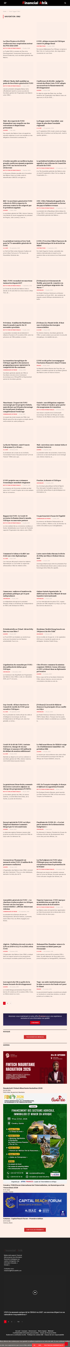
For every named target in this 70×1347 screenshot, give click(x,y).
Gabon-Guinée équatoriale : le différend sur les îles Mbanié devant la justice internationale (51, 593)
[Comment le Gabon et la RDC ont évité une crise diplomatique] (18, 542)
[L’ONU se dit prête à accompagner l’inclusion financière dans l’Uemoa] (52, 349)
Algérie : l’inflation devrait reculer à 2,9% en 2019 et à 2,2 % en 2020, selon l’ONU (18, 946)
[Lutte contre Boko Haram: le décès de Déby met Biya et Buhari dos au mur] (52, 542)
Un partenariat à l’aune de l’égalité (51, 516)
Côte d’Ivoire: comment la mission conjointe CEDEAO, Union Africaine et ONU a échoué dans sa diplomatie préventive (51, 668)
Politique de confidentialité (53, 1345)
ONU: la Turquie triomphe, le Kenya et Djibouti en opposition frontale (51, 785)
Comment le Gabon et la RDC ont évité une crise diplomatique (16, 555)
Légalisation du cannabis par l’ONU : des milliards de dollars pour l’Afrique (18, 667)
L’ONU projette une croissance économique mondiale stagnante (16, 481)
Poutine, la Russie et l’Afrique (49, 480)
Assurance (40, 634)
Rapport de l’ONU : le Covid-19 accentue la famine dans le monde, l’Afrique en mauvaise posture (17, 518)
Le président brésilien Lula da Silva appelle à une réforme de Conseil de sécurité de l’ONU (51, 163)
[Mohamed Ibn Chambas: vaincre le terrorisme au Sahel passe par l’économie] (52, 933)
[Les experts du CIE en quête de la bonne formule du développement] (18, 971)
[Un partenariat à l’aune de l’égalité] (52, 505)
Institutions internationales (12, 48)
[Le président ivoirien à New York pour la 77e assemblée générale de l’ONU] (18, 230)
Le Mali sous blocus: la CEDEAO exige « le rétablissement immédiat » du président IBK (52, 747)
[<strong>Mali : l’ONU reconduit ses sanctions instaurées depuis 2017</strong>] (18, 270)
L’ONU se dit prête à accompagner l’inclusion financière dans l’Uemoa (51, 362)
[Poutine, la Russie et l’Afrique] (52, 469)
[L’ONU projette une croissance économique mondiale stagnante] (18, 469)
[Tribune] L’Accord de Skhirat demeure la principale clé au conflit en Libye (51, 707)
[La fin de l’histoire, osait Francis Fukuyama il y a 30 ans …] (18, 434)
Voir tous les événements (35, 1229)
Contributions (41, 46)
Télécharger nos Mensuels (35, 1037)
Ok (34, 1345)
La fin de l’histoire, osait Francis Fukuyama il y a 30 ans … (16, 446)
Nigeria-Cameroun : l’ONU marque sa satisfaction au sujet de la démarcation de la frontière (51, 902)
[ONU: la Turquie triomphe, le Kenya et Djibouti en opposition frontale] (52, 773)
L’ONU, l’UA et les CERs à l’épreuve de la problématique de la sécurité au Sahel (52, 243)
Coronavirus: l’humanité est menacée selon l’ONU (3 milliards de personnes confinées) (18, 862)
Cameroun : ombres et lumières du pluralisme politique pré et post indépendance (17, 593)
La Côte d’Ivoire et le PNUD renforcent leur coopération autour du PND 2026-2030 (18, 43)
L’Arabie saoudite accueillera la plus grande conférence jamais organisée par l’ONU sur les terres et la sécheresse (18, 164)
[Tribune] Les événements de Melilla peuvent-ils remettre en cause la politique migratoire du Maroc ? (50, 284)
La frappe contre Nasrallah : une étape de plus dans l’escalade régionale (50, 123)
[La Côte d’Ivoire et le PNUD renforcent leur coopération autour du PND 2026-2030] (18, 30)
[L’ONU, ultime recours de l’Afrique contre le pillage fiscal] (52, 30)
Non (39, 1345)
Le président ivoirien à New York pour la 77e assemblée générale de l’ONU (17, 243)
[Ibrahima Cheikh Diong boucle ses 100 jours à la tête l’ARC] (52, 618)
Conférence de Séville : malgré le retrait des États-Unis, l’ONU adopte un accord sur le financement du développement (51, 84)
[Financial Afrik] (35, 3)
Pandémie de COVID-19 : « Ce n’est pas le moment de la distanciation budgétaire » (50, 824)
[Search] (65, 3)
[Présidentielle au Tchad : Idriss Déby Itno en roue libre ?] (18, 618)
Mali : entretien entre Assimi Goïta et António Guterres (52, 446)
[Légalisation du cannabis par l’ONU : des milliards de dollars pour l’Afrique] (18, 654)
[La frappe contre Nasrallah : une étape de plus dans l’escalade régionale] (52, 110)
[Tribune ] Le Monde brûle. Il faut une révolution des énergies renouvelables (50, 325)
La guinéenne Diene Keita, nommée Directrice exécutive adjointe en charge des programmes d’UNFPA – (18, 786)
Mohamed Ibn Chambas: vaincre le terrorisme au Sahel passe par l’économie (51, 946)
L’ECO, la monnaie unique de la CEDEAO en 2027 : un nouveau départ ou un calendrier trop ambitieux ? (34, 1313)
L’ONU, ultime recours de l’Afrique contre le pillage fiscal (51, 42)
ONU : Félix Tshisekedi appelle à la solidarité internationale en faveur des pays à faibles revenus (51, 203)
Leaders (39, 90)
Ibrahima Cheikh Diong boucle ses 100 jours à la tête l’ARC (51, 630)
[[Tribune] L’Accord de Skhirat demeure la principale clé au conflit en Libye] (52, 693)
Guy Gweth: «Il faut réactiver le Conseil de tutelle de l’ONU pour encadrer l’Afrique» (16, 707)
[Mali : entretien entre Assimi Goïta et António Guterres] (52, 434)
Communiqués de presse (10, 370)
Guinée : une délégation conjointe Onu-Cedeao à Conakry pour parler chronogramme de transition (51, 405)
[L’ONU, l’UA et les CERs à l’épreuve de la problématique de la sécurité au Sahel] (52, 230)
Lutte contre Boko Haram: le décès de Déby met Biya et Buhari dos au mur (51, 556)
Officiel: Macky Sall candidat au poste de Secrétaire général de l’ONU (18, 82)
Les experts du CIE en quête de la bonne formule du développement (17, 983)
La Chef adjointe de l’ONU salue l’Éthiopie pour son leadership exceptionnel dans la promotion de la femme (51, 863)
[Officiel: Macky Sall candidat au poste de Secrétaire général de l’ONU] (18, 70)
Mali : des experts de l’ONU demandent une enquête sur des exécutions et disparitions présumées (16, 124)
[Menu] (5, 3)
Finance (39, 365)
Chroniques (40, 290)
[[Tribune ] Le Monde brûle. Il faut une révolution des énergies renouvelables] (52, 312)
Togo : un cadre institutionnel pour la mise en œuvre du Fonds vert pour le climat (52, 984)
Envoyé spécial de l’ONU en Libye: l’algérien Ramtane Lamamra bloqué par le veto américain (17, 824)
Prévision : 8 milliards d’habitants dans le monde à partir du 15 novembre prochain (17, 325)
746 (18, 1321)
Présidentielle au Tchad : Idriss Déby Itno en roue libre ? (18, 630)
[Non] (66, 1344)
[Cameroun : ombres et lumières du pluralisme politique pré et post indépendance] (18, 580)
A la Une (39, 128)
